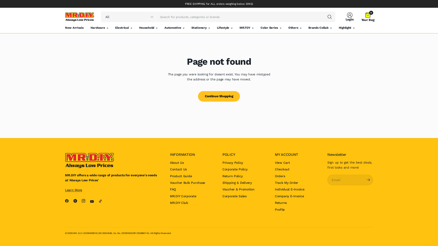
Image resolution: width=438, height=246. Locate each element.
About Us (177, 162)
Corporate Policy (235, 169)
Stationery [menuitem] (198, 27)
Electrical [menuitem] (122, 27)
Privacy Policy (232, 162)
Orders (280, 176)
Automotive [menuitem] (172, 27)
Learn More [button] (73, 190)
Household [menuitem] (146, 27)
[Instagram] (85, 201)
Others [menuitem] (293, 27)
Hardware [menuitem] (98, 27)
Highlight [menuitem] (345, 27)
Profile (280, 209)
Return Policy (232, 176)
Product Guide (181, 176)
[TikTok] (102, 201)
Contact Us (178, 169)
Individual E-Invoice (289, 189)
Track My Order (286, 182)
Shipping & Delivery (237, 182)
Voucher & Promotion (238, 189)
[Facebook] (68, 201)
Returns (281, 203)
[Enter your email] (368, 180)
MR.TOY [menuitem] (245, 27)
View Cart (282, 162)
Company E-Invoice (289, 196)
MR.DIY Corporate (183, 196)
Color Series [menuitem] (269, 27)
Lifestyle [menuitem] (223, 27)
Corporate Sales (234, 196)
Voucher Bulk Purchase (187, 182)
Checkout (282, 169)
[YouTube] (93, 201)
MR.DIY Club (179, 203)
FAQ (173, 189)
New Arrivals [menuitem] (74, 27)
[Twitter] (77, 201)
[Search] (329, 17)
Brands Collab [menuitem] (318, 27)
